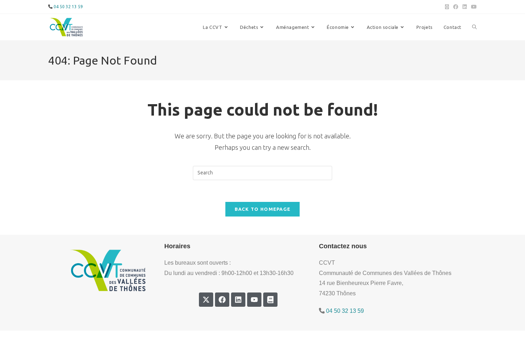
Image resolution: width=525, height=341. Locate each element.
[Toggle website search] (474, 27)
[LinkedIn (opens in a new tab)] (464, 6)
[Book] (270, 299)
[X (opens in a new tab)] (447, 6)
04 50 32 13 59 (68, 6)
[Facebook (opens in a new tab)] (455, 6)
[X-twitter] (206, 299)
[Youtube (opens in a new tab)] (473, 6)
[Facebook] (222, 299)
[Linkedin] (238, 299)
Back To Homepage (263, 209)
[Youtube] (254, 299)
